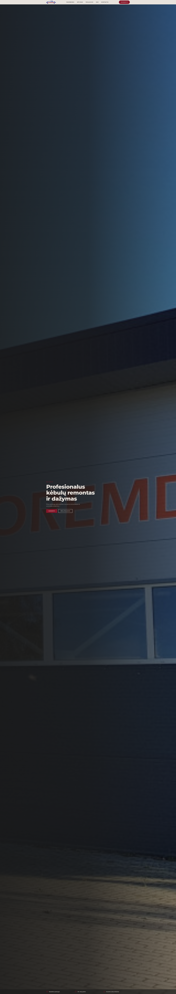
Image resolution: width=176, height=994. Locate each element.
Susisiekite (124, 2)
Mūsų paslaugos (65, 511)
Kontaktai (104, 2)
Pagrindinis (70, 2)
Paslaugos (89, 2)
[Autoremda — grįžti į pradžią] (51, 2)
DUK (97, 2)
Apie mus (80, 2)
